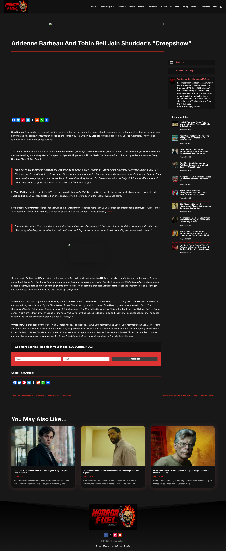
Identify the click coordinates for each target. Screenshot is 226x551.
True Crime (174, 7)
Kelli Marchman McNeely (199, 79)
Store (215, 7)
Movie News (117, 546)
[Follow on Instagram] (115, 535)
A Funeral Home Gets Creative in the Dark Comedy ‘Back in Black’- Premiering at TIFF (195, 220)
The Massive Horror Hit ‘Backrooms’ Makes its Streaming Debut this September (195, 206)
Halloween (206, 7)
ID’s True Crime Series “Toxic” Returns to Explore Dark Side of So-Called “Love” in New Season (195, 247)
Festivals (141, 7)
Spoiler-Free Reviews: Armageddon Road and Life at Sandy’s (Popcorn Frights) (193, 192)
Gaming (185, 7)
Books (193, 7)
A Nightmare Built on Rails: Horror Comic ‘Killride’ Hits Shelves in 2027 (195, 179)
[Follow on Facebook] (106, 535)
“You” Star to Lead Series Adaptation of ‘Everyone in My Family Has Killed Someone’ (194, 151)
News (93, 7)
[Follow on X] (111, 535)
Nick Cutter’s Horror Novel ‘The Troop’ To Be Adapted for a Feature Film (194, 138)
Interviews (153, 7)
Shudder (179, 71)
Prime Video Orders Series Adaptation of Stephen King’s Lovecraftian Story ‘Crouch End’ (194, 233)
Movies (121, 7)
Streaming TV (106, 7)
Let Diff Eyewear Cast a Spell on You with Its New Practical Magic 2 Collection (195, 124)
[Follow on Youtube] (120, 535)
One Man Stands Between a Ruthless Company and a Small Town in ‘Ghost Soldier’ (194, 165)
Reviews (163, 7)
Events (127, 546)
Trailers (132, 7)
